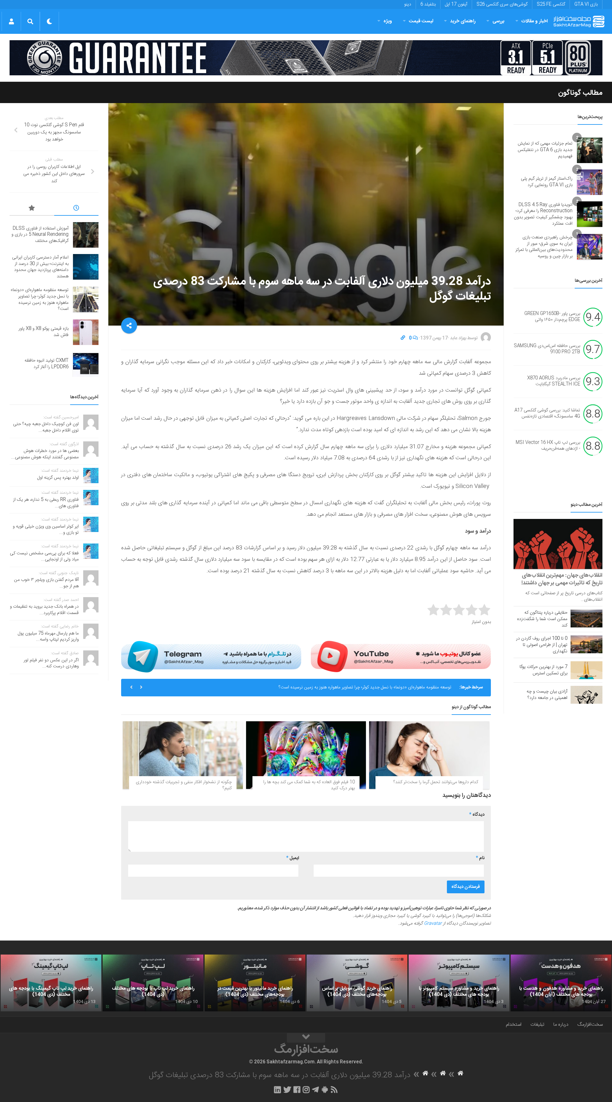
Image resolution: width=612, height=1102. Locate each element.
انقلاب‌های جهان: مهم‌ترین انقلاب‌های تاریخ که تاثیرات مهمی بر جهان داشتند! (561, 579)
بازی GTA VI (586, 4)
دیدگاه (476, 815)
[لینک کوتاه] (403, 338)
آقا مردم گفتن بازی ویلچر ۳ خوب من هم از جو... (46, 583)
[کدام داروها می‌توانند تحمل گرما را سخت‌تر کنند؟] (429, 755)
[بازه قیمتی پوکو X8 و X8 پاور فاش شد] (85, 332)
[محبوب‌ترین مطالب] (32, 209)
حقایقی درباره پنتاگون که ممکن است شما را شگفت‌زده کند (542, 619)
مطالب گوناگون (580, 93)
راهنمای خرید (463, 21)
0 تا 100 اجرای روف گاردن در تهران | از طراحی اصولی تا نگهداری (541, 645)
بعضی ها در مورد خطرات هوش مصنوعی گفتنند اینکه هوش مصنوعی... (45, 454)
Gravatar (433, 923)
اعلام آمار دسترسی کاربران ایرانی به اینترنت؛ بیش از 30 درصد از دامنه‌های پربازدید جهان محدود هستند (40, 267)
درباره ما (560, 1025)
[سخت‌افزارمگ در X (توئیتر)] (287, 1089)
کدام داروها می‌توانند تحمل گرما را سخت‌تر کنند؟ (435, 782)
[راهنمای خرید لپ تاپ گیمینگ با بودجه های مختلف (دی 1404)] (51, 983)
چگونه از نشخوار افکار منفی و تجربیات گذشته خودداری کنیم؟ (184, 785)
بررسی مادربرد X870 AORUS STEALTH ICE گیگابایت (553, 381)
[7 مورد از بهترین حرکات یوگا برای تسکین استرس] (586, 670)
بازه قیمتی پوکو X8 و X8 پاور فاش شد (43, 332)
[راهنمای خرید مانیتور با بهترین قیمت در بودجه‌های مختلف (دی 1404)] (255, 983)
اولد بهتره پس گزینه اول (58, 478)
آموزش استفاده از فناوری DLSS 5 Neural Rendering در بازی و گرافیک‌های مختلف (40, 235)
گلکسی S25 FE (551, 4)
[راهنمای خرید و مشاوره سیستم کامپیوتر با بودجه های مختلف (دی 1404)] (459, 983)
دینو (407, 4)
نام (480, 858)
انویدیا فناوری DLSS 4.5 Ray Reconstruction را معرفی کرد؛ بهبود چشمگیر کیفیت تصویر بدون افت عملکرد (543, 214)
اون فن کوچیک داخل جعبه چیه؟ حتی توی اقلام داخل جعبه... (46, 427)
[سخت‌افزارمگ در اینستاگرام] (306, 1089)
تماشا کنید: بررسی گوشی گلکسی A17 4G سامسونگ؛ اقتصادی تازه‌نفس (547, 414)
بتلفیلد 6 (428, 4)
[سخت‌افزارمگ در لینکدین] (277, 1089)
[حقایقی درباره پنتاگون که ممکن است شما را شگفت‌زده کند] (586, 618)
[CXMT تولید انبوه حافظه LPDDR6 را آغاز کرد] (85, 364)
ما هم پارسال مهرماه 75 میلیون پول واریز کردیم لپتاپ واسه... (48, 637)
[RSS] (334, 1089)
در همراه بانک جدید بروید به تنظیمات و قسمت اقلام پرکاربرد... (44, 610)
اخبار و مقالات (534, 21)
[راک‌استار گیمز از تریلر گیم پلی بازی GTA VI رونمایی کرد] (589, 182)
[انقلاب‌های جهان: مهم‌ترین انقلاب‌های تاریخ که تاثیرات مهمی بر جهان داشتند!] (558, 544)
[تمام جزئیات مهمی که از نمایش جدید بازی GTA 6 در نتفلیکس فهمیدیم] (589, 150)
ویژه (387, 21)
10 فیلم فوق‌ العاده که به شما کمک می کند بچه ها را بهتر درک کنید (309, 785)
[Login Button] (11, 21)
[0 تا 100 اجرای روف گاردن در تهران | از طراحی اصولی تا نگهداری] (586, 644)
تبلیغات (537, 1025)
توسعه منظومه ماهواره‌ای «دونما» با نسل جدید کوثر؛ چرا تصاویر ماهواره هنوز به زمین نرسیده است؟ (365, 687)
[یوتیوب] (401, 656)
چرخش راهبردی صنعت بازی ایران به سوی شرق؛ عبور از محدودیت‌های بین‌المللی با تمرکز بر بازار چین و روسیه (543, 247)
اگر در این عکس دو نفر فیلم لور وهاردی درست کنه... (51, 663)
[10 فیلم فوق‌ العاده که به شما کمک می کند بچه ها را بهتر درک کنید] (306, 755)
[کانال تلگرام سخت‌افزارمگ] (315, 1089)
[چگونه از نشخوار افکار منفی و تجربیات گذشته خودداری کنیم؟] (183, 755)
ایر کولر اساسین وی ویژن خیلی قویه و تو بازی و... (46, 530)
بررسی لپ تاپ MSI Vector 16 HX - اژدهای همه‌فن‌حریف (548, 446)
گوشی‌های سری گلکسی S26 (502, 4)
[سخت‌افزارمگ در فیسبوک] (297, 1089)
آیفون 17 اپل (456, 4)
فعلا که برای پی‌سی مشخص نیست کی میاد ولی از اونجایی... (44, 557)
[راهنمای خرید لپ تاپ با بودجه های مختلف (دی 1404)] (153, 983)
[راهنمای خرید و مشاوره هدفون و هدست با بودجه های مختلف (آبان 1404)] (561, 983)
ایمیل (292, 858)
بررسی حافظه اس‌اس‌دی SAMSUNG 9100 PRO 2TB (547, 349)
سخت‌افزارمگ (590, 1025)
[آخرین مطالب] (76, 209)
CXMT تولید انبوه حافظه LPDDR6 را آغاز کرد (47, 364)
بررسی (498, 21)
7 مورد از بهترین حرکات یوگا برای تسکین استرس (543, 670)
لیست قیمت (421, 21)
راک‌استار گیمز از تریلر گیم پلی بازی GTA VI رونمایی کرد (546, 182)
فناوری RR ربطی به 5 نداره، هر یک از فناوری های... (46, 503)
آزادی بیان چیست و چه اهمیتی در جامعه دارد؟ (547, 695)
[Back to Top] (306, 1038)
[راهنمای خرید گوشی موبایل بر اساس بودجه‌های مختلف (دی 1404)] (357, 983)
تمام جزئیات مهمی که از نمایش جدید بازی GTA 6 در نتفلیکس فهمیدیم (545, 150)
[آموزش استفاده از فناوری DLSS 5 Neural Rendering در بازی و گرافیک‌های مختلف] (85, 235)
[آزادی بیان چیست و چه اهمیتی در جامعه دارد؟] (586, 695)
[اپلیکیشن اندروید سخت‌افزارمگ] (324, 1089)
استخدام (513, 1025)
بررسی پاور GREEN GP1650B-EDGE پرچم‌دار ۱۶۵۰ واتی (552, 317)
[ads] (306, 57)
